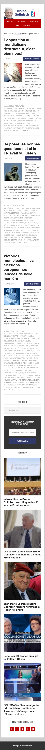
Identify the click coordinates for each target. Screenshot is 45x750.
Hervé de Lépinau (20, 360)
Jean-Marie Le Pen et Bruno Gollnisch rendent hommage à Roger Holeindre (22, 606)
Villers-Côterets (20, 130)
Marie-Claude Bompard (28, 368)
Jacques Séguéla (17, 223)
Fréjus (38, 118)
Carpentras (9, 343)
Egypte (33, 213)
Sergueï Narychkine (22, 235)
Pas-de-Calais (22, 125)
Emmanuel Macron (32, 116)
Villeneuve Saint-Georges (22, 387)
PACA (22, 230)
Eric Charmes (9, 118)
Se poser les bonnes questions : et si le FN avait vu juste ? (22, 148)
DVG (15, 348)
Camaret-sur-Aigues (21, 341)
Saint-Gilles (23, 382)
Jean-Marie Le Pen (18, 363)
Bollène (31, 338)
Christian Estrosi (11, 213)
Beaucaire (36, 108)
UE (22, 237)
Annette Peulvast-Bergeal (22, 336)
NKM (21, 373)
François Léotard (20, 355)
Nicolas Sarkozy (25, 227)
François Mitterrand (25, 118)
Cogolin (9, 113)
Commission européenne (24, 113)
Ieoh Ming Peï (23, 121)
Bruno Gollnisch (11, 111)
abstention (19, 333)
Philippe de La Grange (17, 377)
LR (11, 123)
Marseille (20, 370)
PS (26, 380)
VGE (29, 240)
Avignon (7, 338)
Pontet (28, 128)
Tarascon (22, 385)
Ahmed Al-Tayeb (20, 208)
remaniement (33, 380)
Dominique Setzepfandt (13, 116)
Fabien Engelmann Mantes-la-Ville (18, 351)
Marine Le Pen (23, 123)
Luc (14, 123)
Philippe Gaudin (33, 377)
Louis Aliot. (22, 365)
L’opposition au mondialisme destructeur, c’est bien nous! (19, 46)
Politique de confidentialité (22, 745)
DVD (11, 348)
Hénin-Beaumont (10, 121)
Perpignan (8, 375)
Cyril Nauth (34, 343)
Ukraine (27, 237)
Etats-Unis (18, 218)
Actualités (19, 106)
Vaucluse (23, 240)
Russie (36, 232)
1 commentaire (33, 158)
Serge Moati (9, 235)
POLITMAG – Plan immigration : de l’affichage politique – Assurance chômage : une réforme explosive (22, 709)
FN (13, 353)
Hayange (28, 358)
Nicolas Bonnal (10, 227)
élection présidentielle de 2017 (17, 215)
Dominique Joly (23, 346)
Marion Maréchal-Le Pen (28, 225)
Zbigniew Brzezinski (19, 242)
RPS (31, 232)
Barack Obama (25, 108)
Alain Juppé (29, 333)
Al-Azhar (31, 208)
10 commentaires (32, 59)
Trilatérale (15, 237)
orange (27, 373)
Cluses (18, 343)
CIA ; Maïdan (24, 213)
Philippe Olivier (17, 128)
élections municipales (27, 348)
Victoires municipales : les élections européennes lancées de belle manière (19, 267)
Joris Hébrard (31, 223)
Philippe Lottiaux (11, 380)
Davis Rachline (10, 346)
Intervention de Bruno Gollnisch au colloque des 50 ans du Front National (21, 502)
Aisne (16, 108)
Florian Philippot (20, 220)
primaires (24, 232)
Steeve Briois (34, 382)
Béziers (24, 338)
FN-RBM (18, 353)
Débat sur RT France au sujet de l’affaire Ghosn (21, 657)
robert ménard (10, 382)
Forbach (25, 353)
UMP (28, 385)
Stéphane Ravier (11, 385)
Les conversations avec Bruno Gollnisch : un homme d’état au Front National (22, 554)
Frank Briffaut (34, 355)
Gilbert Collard (17, 358)
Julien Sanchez (10, 365)
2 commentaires (32, 284)
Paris (33, 373)
